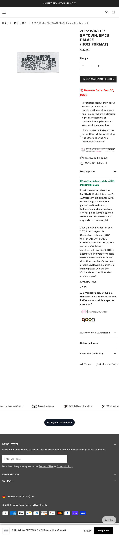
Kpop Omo (18, 505)
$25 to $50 (20, 23)
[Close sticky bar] (115, 528)
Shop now (103, 530)
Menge (84, 58)
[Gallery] (38, 63)
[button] (113, 12)
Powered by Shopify (36, 505)
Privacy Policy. (65, 466)
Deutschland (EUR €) (18, 496)
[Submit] (63, 458)
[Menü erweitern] (4, 12)
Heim (5, 23)
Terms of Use (46, 466)
